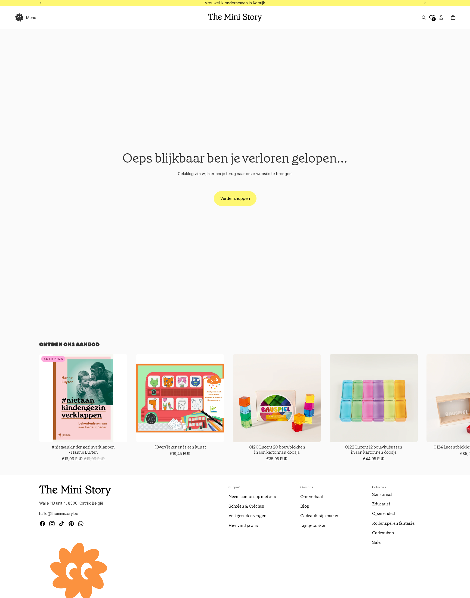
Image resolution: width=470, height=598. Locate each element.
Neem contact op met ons (252, 496)
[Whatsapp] (81, 523)
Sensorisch (383, 494)
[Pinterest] (71, 523)
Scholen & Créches (246, 506)
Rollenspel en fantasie (393, 523)
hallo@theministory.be (58, 513)
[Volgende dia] (424, 408)
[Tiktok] (61, 523)
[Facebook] (42, 523)
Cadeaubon (383, 533)
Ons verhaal (311, 496)
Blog (304, 506)
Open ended (383, 513)
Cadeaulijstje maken (319, 515)
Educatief (381, 504)
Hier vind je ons (243, 525)
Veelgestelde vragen (247, 515)
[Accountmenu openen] (441, 17)
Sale (376, 542)
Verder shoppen (235, 198)
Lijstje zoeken (313, 525)
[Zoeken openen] (424, 17)
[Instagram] (52, 523)
